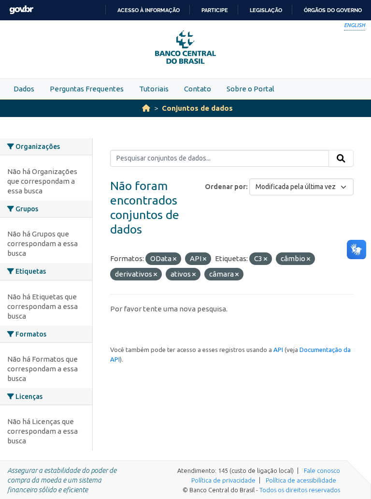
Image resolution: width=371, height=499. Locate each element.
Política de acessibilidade (301, 480)
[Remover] (174, 259)
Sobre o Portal (250, 89)
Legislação (266, 10)
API (278, 349)
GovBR (21, 10)
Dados (24, 89)
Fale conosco (322, 470)
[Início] (146, 108)
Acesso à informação (148, 10)
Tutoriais (154, 89)
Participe (214, 10)
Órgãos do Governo (333, 10)
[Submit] (341, 158)
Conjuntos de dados (197, 108)
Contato (197, 89)
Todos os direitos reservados (299, 489)
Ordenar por (225, 187)
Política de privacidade (223, 480)
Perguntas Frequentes (87, 89)
